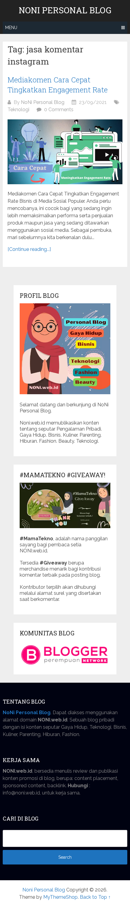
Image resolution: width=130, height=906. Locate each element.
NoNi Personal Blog (42, 102)
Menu (11, 27)
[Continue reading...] (29, 249)
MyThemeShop (60, 897)
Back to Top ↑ (95, 897)
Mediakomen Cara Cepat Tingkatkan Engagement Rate (58, 85)
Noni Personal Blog (65, 10)
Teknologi (18, 109)
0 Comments (58, 109)
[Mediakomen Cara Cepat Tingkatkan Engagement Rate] (65, 151)
